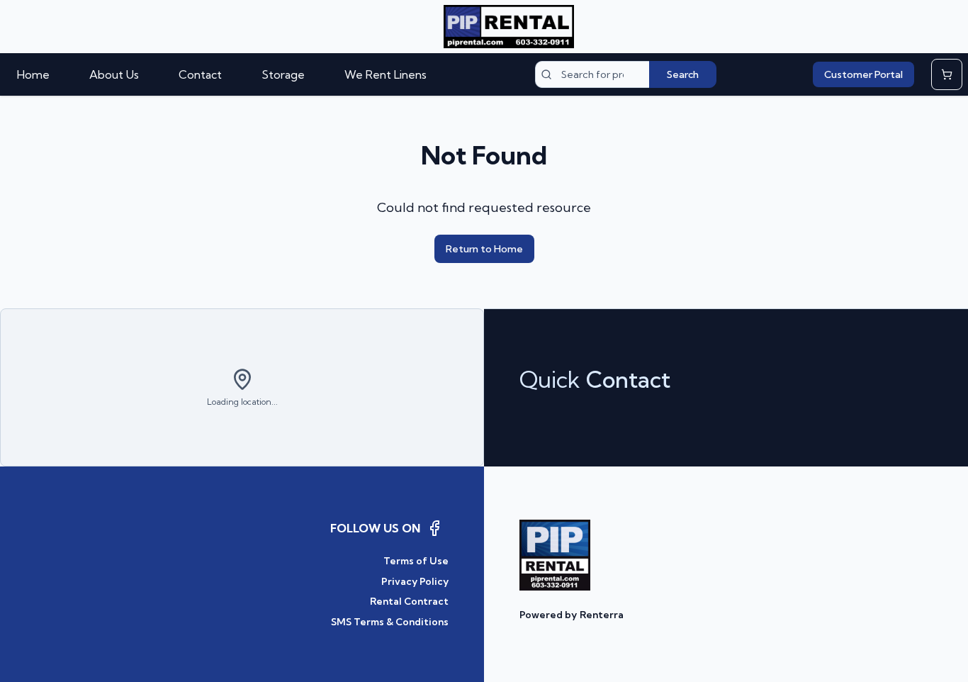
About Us (114, 74)
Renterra (602, 614)
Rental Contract (409, 601)
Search (683, 74)
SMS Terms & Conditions (390, 621)
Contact (200, 74)
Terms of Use (416, 560)
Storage (283, 74)
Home (33, 74)
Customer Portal (863, 74)
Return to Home (484, 248)
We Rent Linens (385, 74)
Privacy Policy (415, 581)
